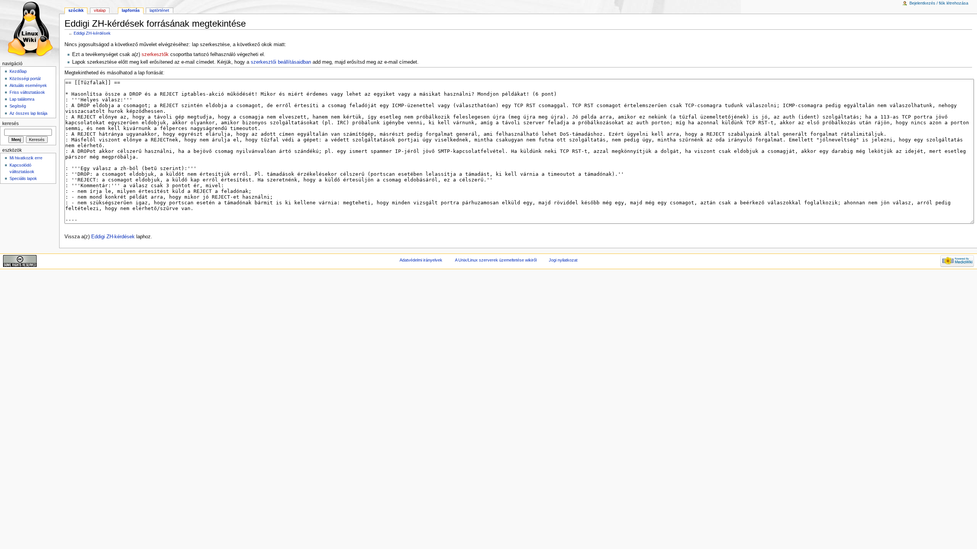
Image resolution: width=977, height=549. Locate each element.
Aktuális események (28, 85)
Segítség (18, 106)
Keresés (10, 123)
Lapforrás (131, 10)
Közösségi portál (25, 78)
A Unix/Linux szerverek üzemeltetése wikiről (496, 260)
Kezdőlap (18, 71)
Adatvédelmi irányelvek (421, 260)
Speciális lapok (23, 178)
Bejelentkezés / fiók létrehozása (938, 3)
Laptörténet (159, 10)
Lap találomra (22, 99)
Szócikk (76, 10)
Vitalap (100, 10)
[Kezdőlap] (29, 29)
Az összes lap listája (28, 113)
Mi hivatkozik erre (26, 158)
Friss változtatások (27, 92)
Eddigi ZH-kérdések (92, 33)
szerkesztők (155, 54)
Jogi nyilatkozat (563, 260)
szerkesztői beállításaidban (281, 62)
